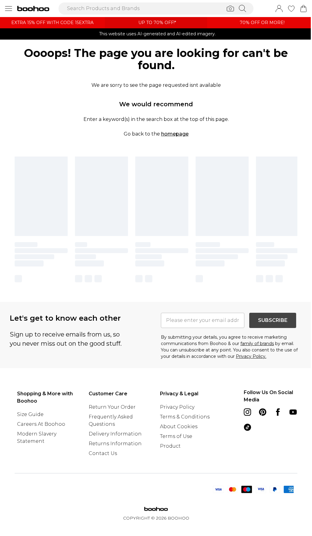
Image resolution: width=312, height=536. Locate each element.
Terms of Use (176, 436)
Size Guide (30, 414)
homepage (175, 134)
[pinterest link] (262, 412)
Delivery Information (115, 434)
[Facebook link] (278, 412)
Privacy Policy (177, 407)
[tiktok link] (247, 427)
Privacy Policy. (251, 356)
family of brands (257, 343)
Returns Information (115, 443)
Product (170, 446)
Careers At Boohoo (41, 424)
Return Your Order (112, 407)
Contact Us (103, 453)
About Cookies (178, 426)
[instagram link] (247, 412)
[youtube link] (293, 412)
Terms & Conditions (185, 417)
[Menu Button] (8, 8)
